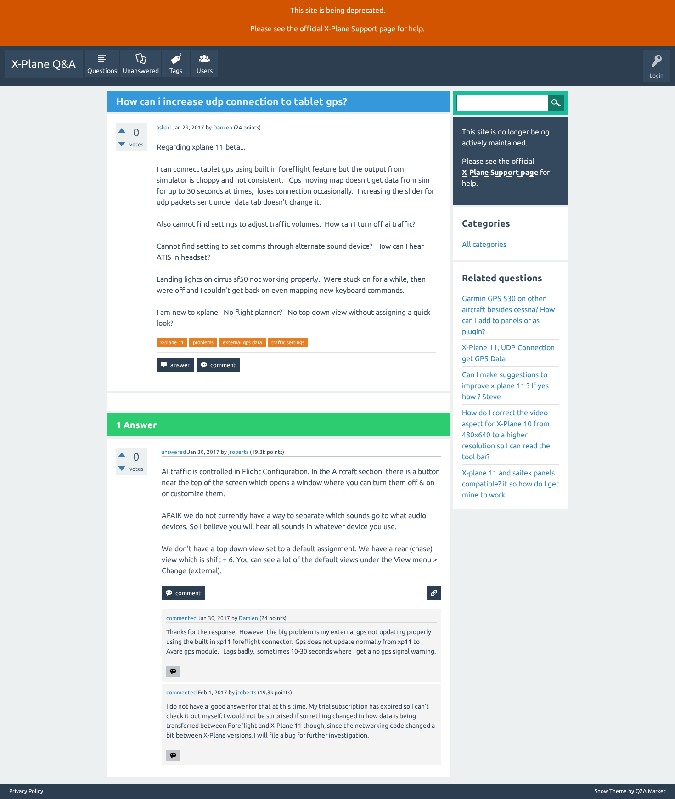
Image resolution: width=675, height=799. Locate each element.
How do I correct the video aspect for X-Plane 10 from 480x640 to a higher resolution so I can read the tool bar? (506, 434)
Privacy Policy (26, 791)
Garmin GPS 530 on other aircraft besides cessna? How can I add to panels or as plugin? (508, 314)
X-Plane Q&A (43, 64)
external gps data (242, 342)
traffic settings (287, 342)
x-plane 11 (172, 342)
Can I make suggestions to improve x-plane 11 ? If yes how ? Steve (505, 385)
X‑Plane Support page (359, 28)
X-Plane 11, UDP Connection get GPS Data (508, 353)
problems (203, 342)
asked (164, 127)
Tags (175, 70)
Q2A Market (651, 791)
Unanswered (141, 70)
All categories (484, 244)
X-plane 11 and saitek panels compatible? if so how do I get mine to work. (510, 484)
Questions (102, 70)
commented (181, 618)
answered (174, 452)
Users (205, 70)
